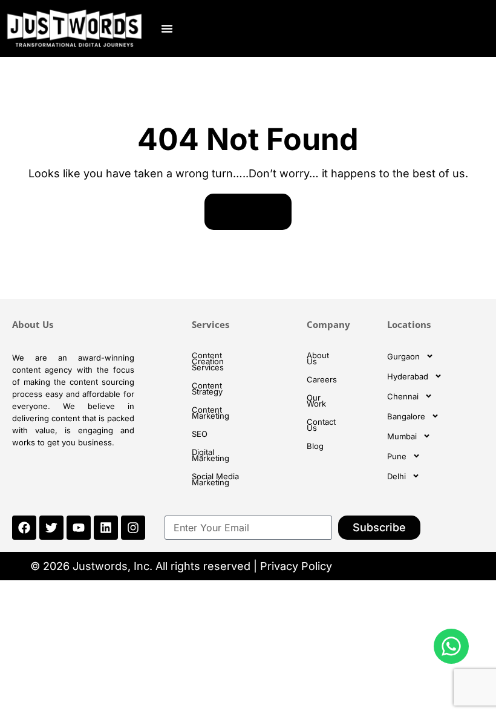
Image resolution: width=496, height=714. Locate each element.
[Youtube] (79, 528)
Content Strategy (207, 388)
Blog (315, 446)
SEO (199, 434)
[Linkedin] (106, 528)
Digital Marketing (210, 455)
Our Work (316, 400)
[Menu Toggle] (167, 28)
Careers (322, 379)
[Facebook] (24, 528)
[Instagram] (133, 528)
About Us (318, 358)
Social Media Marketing (215, 479)
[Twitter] (51, 528)
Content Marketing (210, 413)
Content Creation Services (208, 361)
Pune (396, 456)
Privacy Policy (296, 566)
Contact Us (321, 425)
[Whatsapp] (451, 646)
